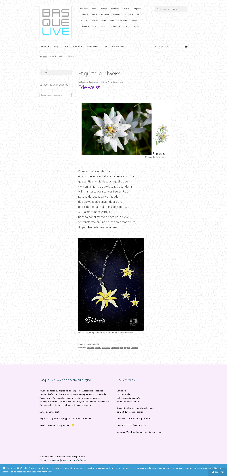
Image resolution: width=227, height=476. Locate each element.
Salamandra (115, 26)
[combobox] (56, 95)
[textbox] (55, 95)
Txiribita (135, 26)
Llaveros (94, 20)
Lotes (103, 20)
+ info (65, 46)
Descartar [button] (219, 471)
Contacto (77, 46)
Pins (94, 26)
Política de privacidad (49, 460)
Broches (125, 8)
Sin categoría (93, 344)
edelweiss (115, 347)
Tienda (43, 46)
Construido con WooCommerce (75, 460)
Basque (104, 8)
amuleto (90, 347)
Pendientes (84, 26)
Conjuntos (84, 14)
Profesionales (117, 46)
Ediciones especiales (100, 14)
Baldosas (115, 8)
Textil (126, 26)
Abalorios (84, 8)
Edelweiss (117, 14)
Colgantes (137, 8)
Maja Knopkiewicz (115, 82)
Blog (56, 46)
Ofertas (134, 20)
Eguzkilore (128, 14)
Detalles (106, 347)
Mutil (112, 20)
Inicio (45, 57)
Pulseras (103, 26)
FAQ (105, 46)
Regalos (134, 347)
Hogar (139, 14)
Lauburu (83, 20)
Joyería (127, 347)
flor (121, 347)
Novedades (122, 20)
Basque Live (92, 46)
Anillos (94, 8)
